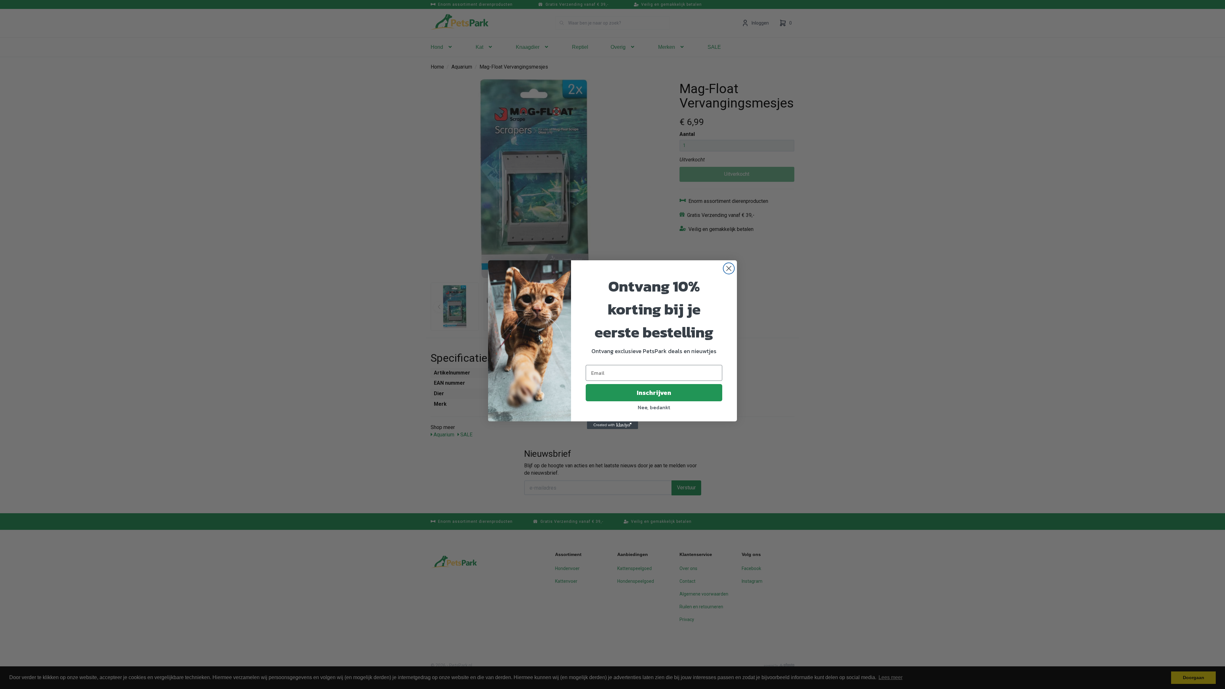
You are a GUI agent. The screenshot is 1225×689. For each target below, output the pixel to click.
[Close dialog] (728, 268)
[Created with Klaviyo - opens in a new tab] (612, 425)
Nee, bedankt (654, 407)
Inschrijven (654, 392)
